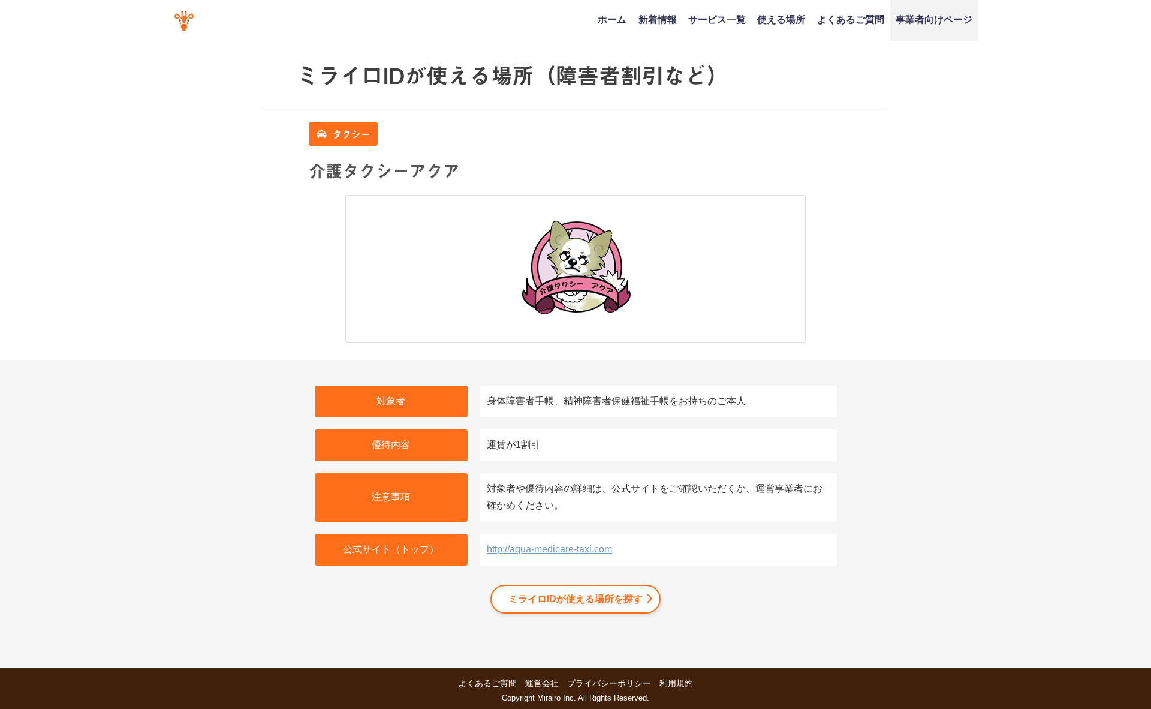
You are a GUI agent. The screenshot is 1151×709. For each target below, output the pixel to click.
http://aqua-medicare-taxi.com (549, 549)
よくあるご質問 (850, 19)
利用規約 (676, 683)
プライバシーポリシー (609, 683)
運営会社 (542, 683)
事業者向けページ (934, 19)
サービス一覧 (717, 19)
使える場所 (781, 19)
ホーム (612, 19)
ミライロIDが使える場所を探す (575, 599)
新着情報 (657, 19)
